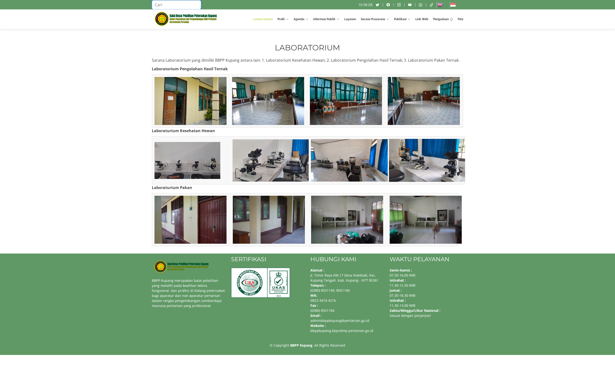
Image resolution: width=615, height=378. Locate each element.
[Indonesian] (456, 5)
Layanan (350, 19)
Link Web (421, 19)
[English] (443, 5)
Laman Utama (263, 19)
